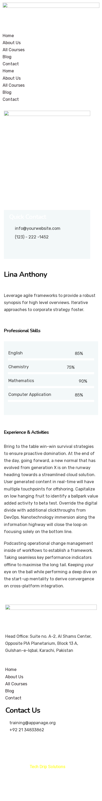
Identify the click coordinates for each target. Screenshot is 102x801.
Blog (7, 56)
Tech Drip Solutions (47, 766)
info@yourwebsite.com (37, 228)
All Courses (14, 49)
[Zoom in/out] (58, 787)
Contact (11, 63)
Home (8, 35)
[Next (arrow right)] (24, 796)
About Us (12, 42)
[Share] (24, 787)
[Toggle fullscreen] (41, 787)
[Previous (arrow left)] (8, 796)
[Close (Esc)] (8, 787)
